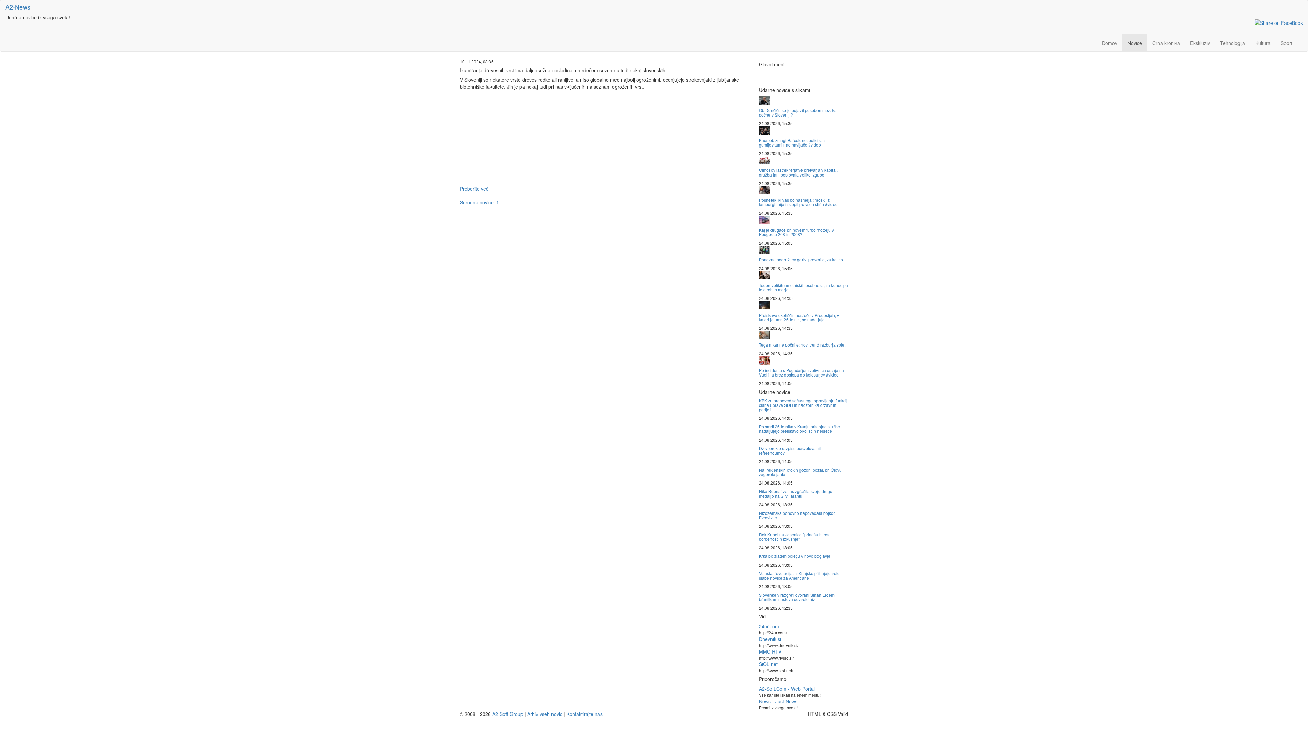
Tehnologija (1232, 43)
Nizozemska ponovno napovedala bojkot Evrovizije (797, 515)
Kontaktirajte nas (584, 713)
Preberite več (474, 188)
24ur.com (769, 626)
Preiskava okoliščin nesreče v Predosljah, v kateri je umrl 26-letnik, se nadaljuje (799, 317)
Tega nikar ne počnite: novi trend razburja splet (802, 345)
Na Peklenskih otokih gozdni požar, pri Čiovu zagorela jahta (800, 472)
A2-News (17, 6)
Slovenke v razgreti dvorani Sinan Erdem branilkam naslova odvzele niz (797, 597)
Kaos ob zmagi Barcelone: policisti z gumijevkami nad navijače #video (792, 142)
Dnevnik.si (770, 638)
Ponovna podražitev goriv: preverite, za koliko (801, 259)
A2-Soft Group (507, 713)
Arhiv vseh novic (544, 713)
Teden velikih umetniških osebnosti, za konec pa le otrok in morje (803, 287)
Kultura (1263, 43)
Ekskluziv (1200, 43)
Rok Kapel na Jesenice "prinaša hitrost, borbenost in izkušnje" (795, 537)
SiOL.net (768, 664)
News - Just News (778, 701)
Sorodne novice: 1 (479, 202)
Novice (1134, 43)
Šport (1286, 43)
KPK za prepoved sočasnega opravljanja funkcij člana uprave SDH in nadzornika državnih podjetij (803, 405)
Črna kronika (1166, 43)
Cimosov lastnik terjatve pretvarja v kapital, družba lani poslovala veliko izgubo (798, 172)
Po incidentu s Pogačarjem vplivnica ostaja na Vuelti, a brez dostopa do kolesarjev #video (801, 372)
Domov (1109, 43)
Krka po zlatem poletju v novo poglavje (794, 556)
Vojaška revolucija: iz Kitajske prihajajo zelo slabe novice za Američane (799, 575)
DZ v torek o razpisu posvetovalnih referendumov (791, 450)
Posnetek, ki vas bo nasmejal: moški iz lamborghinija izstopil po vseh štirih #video (798, 202)
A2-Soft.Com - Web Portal (787, 688)
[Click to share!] (1279, 22)
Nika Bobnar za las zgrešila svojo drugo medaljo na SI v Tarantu (795, 493)
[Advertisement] (604, 137)
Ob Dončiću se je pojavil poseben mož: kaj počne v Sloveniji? (798, 112)
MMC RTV (770, 651)
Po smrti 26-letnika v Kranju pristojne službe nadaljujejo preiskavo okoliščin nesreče (799, 429)
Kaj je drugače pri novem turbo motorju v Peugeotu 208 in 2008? (796, 232)
